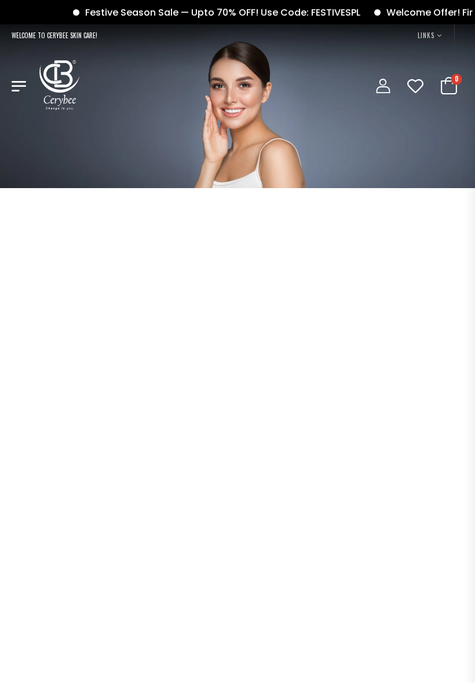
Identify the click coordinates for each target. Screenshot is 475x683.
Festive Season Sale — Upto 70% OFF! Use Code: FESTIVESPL (215, 12)
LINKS (426, 35)
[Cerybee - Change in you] (59, 85)
